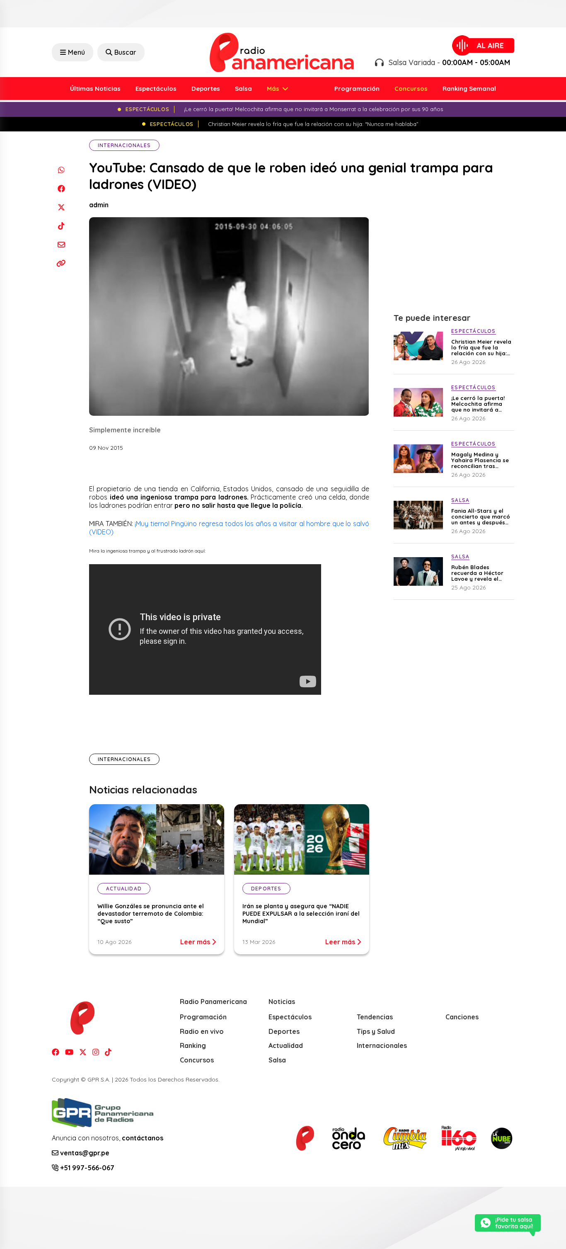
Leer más (196, 942)
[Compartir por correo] (61, 244)
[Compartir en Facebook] (61, 188)
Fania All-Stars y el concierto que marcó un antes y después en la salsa (480, 516)
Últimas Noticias (95, 88)
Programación (357, 88)
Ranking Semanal (469, 88)
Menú (76, 52)
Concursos (411, 88)
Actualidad (285, 1045)
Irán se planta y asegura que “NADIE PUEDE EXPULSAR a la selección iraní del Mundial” (301, 913)
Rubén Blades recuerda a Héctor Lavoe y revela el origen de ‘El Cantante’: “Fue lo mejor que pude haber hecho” (477, 573)
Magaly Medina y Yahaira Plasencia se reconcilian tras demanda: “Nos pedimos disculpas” (480, 460)
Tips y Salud (376, 1031)
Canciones (462, 1017)
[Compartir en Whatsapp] (61, 169)
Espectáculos (156, 88)
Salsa (243, 88)
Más (274, 88)
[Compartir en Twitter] (61, 207)
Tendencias (375, 1017)
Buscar (125, 52)
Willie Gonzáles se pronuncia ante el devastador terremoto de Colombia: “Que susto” (150, 913)
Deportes (205, 88)
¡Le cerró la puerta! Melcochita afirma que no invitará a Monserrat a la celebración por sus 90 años (479, 403)
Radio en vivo (202, 1031)
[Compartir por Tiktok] (61, 225)
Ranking (193, 1045)
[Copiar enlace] (61, 263)
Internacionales (124, 145)
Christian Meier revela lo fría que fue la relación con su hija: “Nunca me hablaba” (481, 347)
